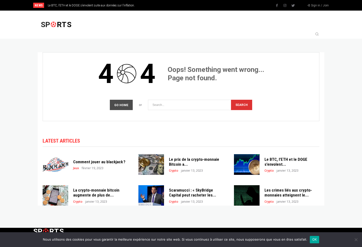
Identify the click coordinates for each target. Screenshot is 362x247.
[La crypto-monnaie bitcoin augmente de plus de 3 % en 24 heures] (55, 195)
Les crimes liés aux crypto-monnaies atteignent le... (288, 193)
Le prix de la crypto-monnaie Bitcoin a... (194, 162)
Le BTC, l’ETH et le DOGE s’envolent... (285, 162)
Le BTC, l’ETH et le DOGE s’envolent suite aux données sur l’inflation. (91, 5)
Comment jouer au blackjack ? (99, 161)
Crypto (173, 170)
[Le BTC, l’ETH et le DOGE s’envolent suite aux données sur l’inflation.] (247, 164)
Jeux (76, 168)
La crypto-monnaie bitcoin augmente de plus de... (96, 193)
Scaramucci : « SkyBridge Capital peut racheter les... (192, 193)
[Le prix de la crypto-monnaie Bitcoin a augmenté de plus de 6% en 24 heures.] (151, 164)
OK (314, 239)
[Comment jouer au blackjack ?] (55, 164)
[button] (317, 34)
